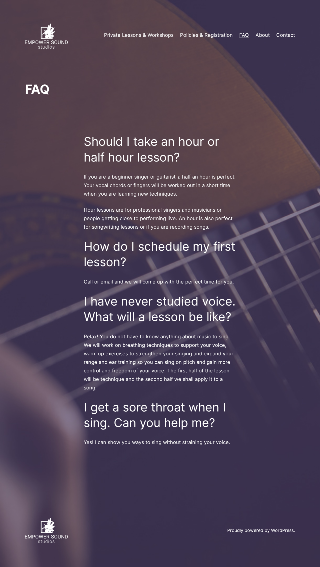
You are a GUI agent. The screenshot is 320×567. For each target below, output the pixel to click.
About (263, 35)
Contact (285, 35)
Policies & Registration (206, 35)
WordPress (282, 530)
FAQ (244, 35)
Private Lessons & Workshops (139, 35)
